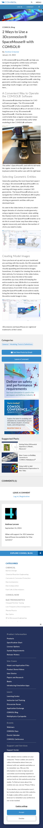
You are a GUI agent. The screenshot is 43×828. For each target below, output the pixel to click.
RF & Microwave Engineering (16, 618)
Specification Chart (14, 642)
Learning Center (13, 696)
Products (10, 638)
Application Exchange (15, 708)
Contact (30, 7)
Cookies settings (21, 806)
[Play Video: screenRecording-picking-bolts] (21, 240)
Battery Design (11, 571)
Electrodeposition (12, 586)
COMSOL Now (12, 594)
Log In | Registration (21, 496)
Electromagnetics (15, 600)
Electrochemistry (12, 582)
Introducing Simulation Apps (18, 685)
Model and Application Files (18, 665)
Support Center (13, 750)
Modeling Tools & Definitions (21, 344)
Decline (21, 818)
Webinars (10, 727)
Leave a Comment (22, 359)
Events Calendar (13, 735)
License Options (13, 646)
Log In (19, 7)
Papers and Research (15, 677)
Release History (13, 654)
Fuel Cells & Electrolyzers (15, 589)
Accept (21, 812)
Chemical (10, 567)
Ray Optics (10, 614)
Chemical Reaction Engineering (17, 574)
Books (9, 681)
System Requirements (15, 650)
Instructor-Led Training (16, 700)
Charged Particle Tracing (15, 603)
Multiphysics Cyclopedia (16, 716)
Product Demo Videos (15, 669)
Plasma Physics (11, 610)
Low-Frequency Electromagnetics (18, 607)
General (5, 344)
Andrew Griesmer (12, 52)
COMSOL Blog (8, 27)
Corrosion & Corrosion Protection (18, 578)
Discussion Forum (14, 704)
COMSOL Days (12, 731)
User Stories (12, 673)
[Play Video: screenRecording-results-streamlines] (21, 310)
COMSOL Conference (15, 739)
